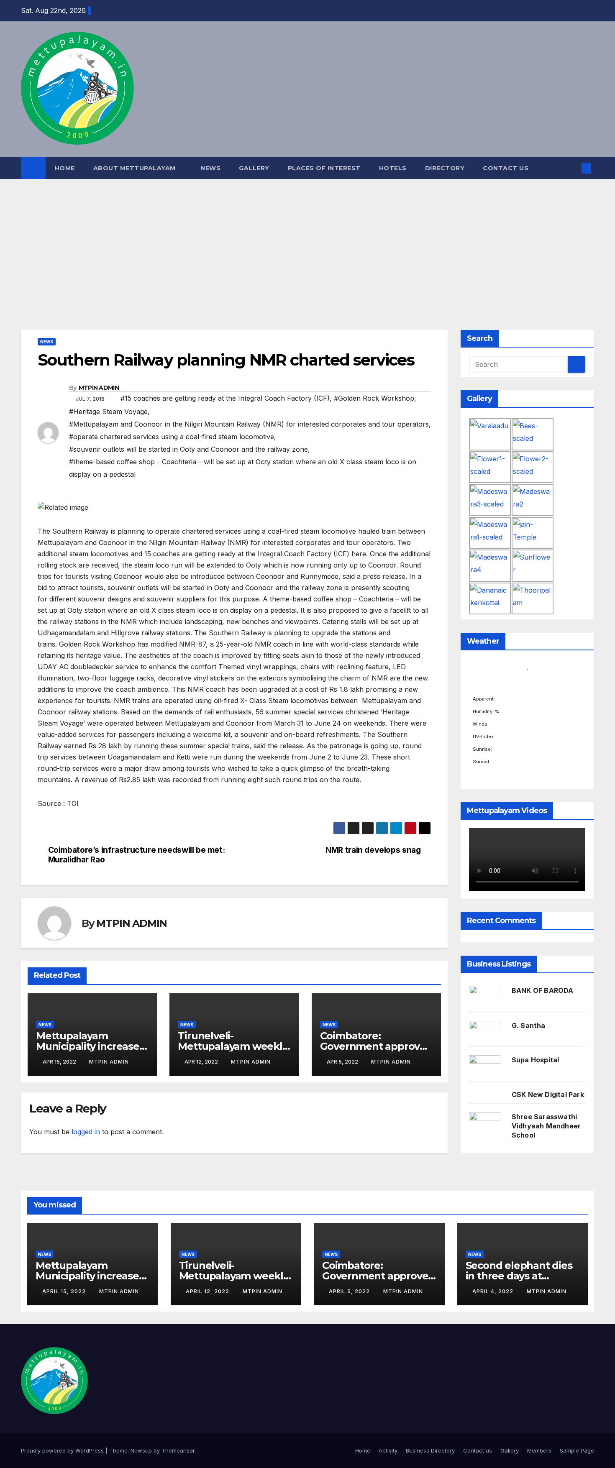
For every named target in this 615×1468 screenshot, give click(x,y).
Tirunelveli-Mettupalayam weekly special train (232, 1046)
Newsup (141, 1450)
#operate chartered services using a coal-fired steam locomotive (171, 436)
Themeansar (178, 1450)
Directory (445, 168)
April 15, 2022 (64, 1291)
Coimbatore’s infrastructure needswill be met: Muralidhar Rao (136, 854)
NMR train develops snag (372, 850)
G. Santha (529, 1025)
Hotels (393, 168)
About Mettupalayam (135, 168)
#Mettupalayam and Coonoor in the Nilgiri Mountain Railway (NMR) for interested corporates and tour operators (249, 424)
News (210, 168)
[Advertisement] (307, 241)
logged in (86, 1132)
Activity (388, 1450)
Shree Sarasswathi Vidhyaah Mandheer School (546, 1126)
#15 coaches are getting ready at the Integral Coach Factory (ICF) (225, 398)
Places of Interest (324, 168)
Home (65, 168)
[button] (572, 168)
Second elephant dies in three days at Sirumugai (519, 1275)
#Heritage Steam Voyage (108, 411)
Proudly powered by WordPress (63, 1450)
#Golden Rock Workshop (374, 398)
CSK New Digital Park (548, 1094)
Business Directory (430, 1450)
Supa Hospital (535, 1060)
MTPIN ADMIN (99, 387)
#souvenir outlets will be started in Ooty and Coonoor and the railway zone (188, 449)
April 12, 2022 (208, 1291)
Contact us (505, 168)
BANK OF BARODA (543, 990)
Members (539, 1450)
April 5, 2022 (350, 1291)
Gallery (254, 168)
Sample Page (577, 1450)
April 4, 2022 (493, 1291)
